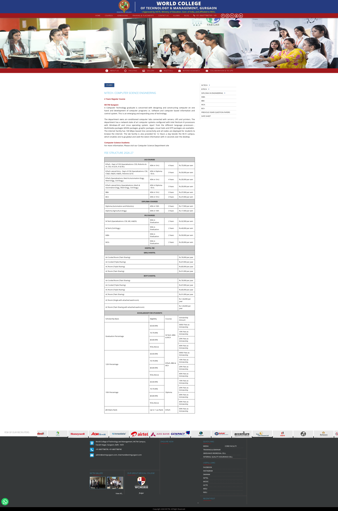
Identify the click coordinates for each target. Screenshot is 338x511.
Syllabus (109, 85)
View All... (119, 493)
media (205, 446)
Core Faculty (231, 446)
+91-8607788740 (115, 449)
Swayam (206, 474)
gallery (150, 71)
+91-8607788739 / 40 (206, 15)
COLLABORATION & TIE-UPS (221, 71)
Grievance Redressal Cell (214, 453)
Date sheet (206, 116)
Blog (186, 15)
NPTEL (205, 478)
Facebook (207, 467)
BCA (203, 108)
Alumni (176, 15)
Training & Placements (143, 15)
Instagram (208, 471)
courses (109, 15)
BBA (203, 101)
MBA (203, 97)
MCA (203, 104)
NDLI (205, 492)
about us (114, 71)
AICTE (205, 485)
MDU (205, 488)
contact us (163, 15)
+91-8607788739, (102, 449)
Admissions (122, 15)
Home (97, 15)
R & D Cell (168, 71)
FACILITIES (133, 71)
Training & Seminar (211, 449)
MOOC (205, 481)
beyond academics (191, 71)
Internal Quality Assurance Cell (218, 457)
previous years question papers (215, 112)
